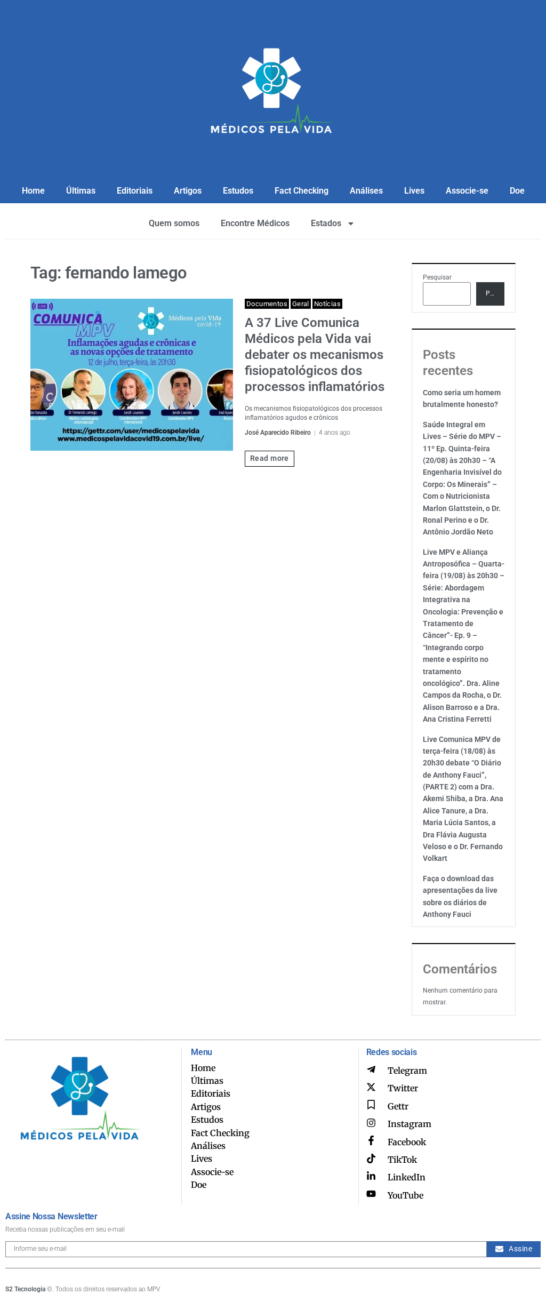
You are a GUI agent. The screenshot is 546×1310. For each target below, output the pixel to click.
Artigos (188, 191)
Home (33, 191)
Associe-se (467, 191)
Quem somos (174, 223)
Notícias (327, 304)
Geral (300, 304)
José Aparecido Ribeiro (278, 432)
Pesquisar (437, 277)
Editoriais (134, 191)
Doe (517, 191)
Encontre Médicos (255, 223)
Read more (269, 458)
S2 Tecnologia (25, 1289)
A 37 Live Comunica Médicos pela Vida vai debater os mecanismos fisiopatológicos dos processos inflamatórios (314, 354)
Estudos (238, 191)
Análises (366, 191)
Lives (414, 191)
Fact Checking (301, 191)
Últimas (80, 191)
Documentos (266, 304)
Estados (326, 223)
